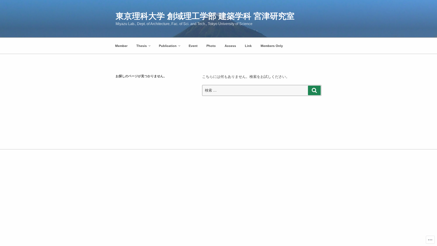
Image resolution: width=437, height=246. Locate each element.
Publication (168, 46)
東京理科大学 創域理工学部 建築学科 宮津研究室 (205, 16)
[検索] (314, 90)
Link (248, 46)
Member (121, 46)
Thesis (141, 46)
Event (193, 46)
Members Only (272, 46)
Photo (211, 46)
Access (230, 46)
